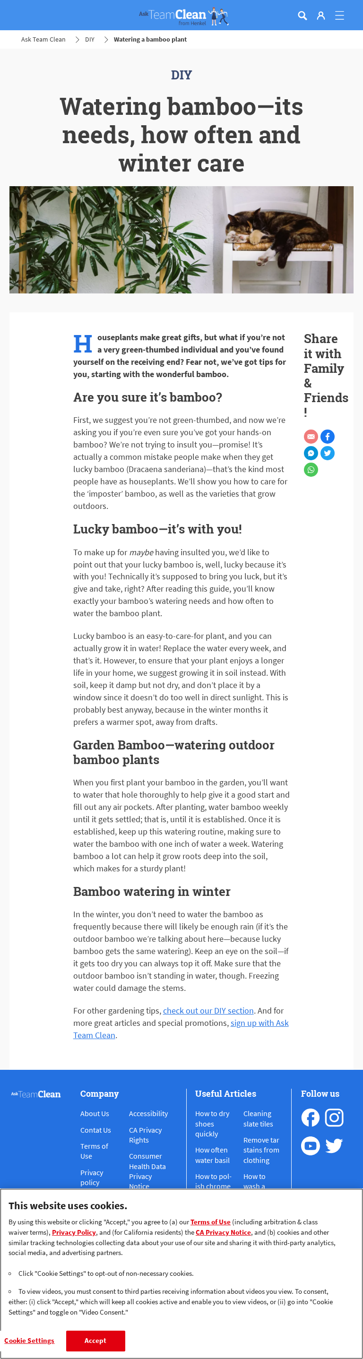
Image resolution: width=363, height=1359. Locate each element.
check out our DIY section (208, 1010)
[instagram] (334, 1117)
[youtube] (310, 1145)
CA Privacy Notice (223, 1232)
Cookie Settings (29, 1340)
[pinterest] (334, 1145)
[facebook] (310, 1117)
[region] (181, 1273)
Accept (96, 1340)
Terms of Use (210, 1222)
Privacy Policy (74, 1232)
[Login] (321, 15)
